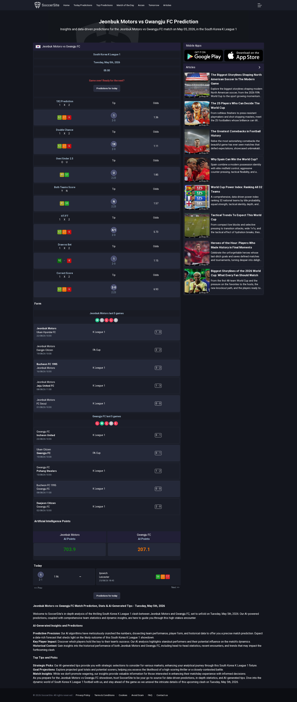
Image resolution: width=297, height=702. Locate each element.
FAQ (150, 695)
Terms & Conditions (104, 695)
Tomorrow (153, 5)
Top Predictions (104, 5)
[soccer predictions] (203, 55)
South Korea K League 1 (106, 54)
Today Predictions (83, 5)
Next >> (175, 587)
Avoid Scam (137, 695)
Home (66, 5)
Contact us (162, 695)
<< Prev (38, 588)
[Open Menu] (261, 5)
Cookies (123, 695)
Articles (167, 5)
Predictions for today (106, 88)
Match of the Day (125, 5)
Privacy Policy (83, 695)
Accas (141, 5)
